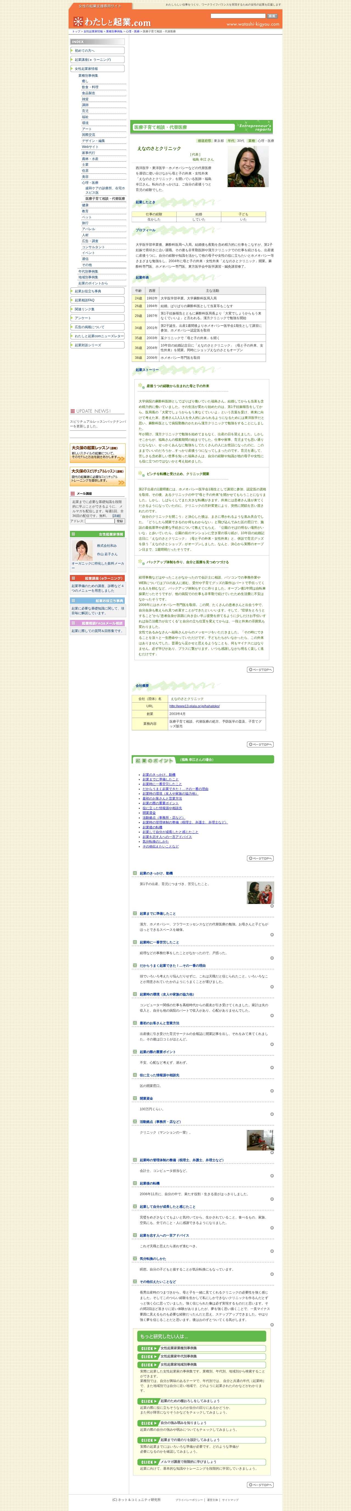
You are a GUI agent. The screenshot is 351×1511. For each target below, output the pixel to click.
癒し (85, 81)
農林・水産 (90, 159)
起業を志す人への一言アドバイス (167, 837)
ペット (87, 217)
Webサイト (90, 147)
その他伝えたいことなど (161, 846)
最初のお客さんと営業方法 (162, 798)
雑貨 (85, 99)
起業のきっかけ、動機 (159, 775)
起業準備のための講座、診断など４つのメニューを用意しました (98, 588)
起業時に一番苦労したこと (162, 784)
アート (87, 129)
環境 (85, 123)
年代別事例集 (88, 271)
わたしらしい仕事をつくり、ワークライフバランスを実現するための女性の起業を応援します (223, 4)
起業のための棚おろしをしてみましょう (190, 1401)
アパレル (88, 229)
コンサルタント (93, 247)
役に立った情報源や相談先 (162, 808)
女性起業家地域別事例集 (179, 1364)
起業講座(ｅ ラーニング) (93, 60)
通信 (85, 259)
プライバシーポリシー (189, 1499)
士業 (85, 165)
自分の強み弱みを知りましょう (184, 1423)
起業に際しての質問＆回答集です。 (98, 631)
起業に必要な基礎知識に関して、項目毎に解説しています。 (98, 610)
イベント (88, 253)
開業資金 (149, 813)
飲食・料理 (90, 87)
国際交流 (88, 135)
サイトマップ (230, 1499)
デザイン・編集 (93, 141)
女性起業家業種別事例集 (179, 1348)
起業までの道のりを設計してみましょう (190, 1440)
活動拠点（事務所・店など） (164, 818)
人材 (85, 235)
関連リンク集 (85, 309)
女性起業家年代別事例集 (179, 1356)
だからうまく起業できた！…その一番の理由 (175, 789)
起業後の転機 (152, 827)
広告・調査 (90, 241)
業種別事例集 (114, 31)
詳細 (116, 516)
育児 (85, 111)
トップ (76, 31)
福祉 (85, 117)
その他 (87, 265)
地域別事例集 (88, 277)
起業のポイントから (93, 283)
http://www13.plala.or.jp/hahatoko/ (194, 706)
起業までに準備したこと (161, 779)
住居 (85, 171)
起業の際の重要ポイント (161, 803)
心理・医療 (133, 31)
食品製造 (88, 93)
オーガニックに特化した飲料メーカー (98, 557)
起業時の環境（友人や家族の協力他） (171, 793)
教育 (85, 211)
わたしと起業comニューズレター (99, 336)
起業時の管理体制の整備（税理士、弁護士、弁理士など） (185, 822)
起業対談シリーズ (88, 345)
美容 (85, 177)
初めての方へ (85, 51)
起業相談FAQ (84, 300)
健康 (85, 205)
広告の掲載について (89, 327)
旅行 (85, 223)
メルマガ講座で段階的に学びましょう (189, 1462)
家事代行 (88, 153)
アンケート (83, 318)
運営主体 (212, 1499)
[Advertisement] (201, 75)
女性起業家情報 (93, 31)
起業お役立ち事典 (88, 291)
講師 (85, 105)
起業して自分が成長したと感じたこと (171, 832)
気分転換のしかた (156, 841)
